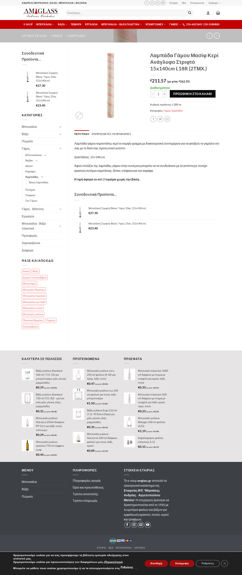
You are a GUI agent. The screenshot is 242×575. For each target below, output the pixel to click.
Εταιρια (101, 547)
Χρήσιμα (213, 2)
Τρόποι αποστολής (85, 494)
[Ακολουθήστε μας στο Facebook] (146, 2)
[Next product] (209, 36)
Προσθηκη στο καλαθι (192, 94)
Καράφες (30, 171)
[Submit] (190, 13)
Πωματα (76, 24)
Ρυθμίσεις (127, 567)
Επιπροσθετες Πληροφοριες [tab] (111, 134)
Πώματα (27, 141)
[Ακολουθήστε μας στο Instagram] (152, 2)
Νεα (111, 547)
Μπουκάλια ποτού (33, 308)
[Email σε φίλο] (167, 119)
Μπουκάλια (29, 126)
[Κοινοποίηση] (153, 119)
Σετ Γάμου (31, 200)
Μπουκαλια (44, 24)
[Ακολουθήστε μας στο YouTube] (163, 2)
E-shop (28, 24)
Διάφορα (27, 250)
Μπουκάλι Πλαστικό (34, 289)
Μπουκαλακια (33, 154)
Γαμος (57, 36)
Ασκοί (26, 271)
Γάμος (167, 110)
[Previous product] (217, 36)
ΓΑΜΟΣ (173, 24)
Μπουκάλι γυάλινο (33, 314)
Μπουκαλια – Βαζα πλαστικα (120, 24)
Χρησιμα (139, 547)
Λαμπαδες (76, 36)
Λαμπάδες (177, 110)
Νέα (184, 2)
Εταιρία (174, 2)
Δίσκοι (29, 165)
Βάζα (25, 134)
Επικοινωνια (124, 547)
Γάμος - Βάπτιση (33, 209)
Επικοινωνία (197, 2)
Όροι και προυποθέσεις (88, 487)
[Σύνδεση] (208, 13)
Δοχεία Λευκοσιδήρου (35, 277)
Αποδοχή (156, 563)
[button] (218, 13)
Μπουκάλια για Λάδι (34, 302)
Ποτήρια (30, 189)
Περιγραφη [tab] (81, 134)
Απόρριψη (182, 563)
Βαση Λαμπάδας (38, 182)
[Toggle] (60, 126)
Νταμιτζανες (154, 24)
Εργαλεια (91, 24)
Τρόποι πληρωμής (85, 500)
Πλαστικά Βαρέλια (33, 320)
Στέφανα (30, 195)
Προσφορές (29, 235)
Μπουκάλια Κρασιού (34, 295)
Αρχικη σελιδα (34, 36)
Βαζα (61, 24)
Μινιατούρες (29, 283)
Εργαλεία (28, 216)
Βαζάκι (29, 160)
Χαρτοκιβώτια (31, 243)
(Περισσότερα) (113, 562)
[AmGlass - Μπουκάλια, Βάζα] (41, 13)
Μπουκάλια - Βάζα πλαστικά (34, 226)
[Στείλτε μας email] (157, 2)
